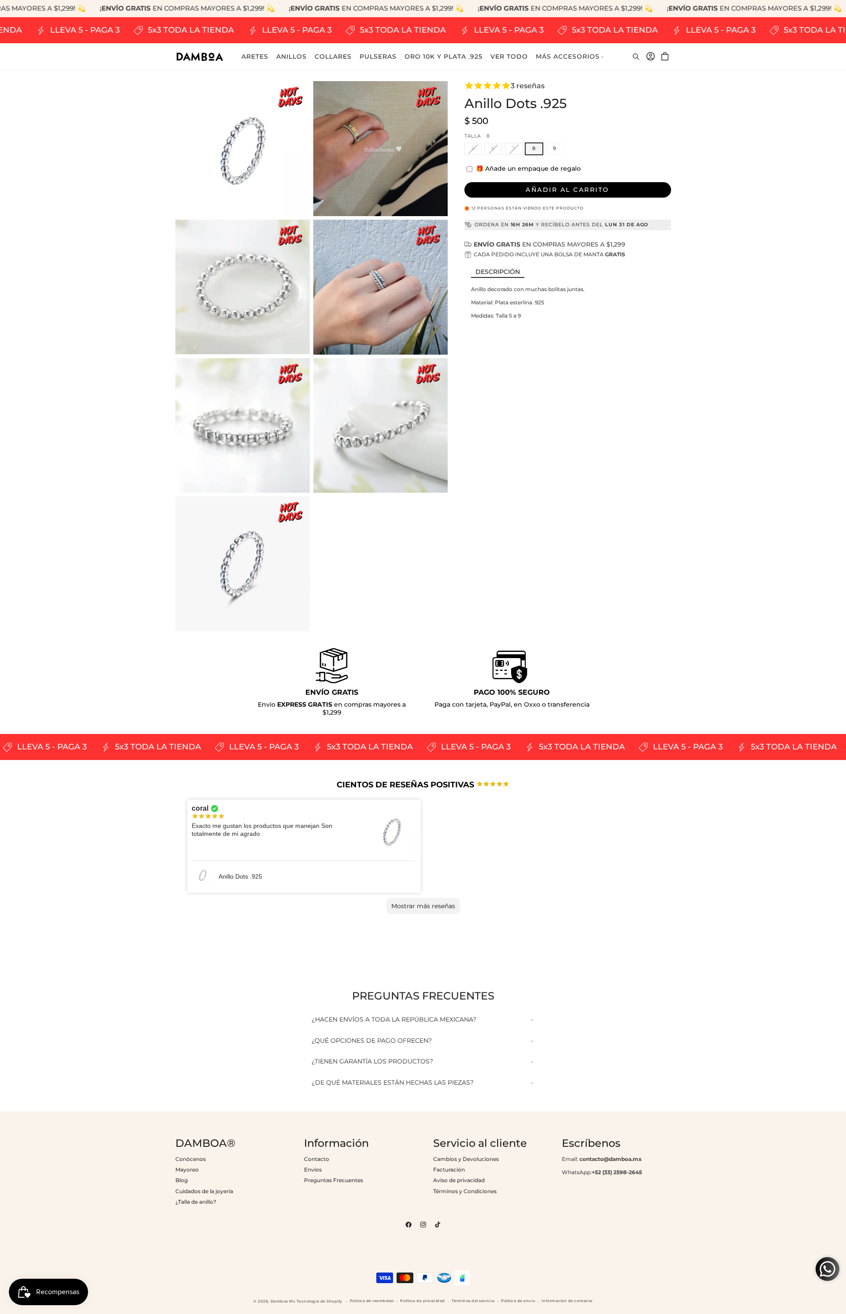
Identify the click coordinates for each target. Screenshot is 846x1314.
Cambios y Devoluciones (466, 1159)
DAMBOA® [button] (205, 1143)
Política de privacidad (422, 1301)
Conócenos (190, 1159)
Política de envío (518, 1301)
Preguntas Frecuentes (333, 1180)
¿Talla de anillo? (195, 1201)
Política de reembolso (372, 1301)
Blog (181, 1180)
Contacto (316, 1159)
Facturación (449, 1169)
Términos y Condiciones (465, 1191)
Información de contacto (567, 1301)
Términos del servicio (473, 1301)
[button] (570, 57)
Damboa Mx (283, 1301)
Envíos (313, 1169)
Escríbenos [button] (591, 1143)
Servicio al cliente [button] (480, 1143)
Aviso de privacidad (459, 1180)
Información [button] (336, 1143)
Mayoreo (187, 1169)
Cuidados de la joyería (204, 1191)
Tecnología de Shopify (319, 1301)
